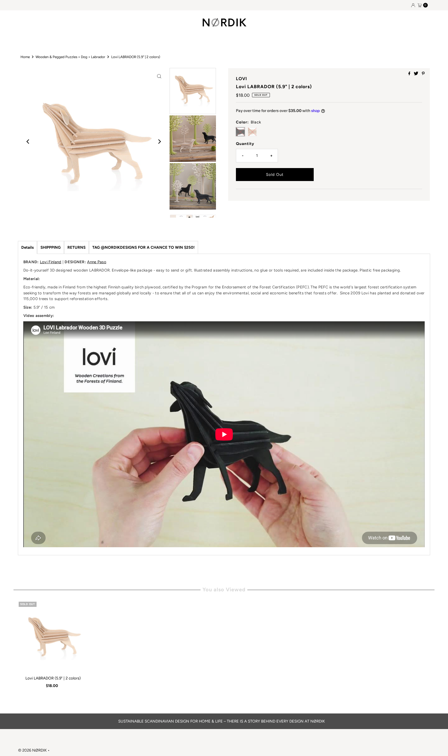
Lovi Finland (50, 262)
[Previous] (28, 141)
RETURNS (76, 247)
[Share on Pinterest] (423, 73)
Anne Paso (96, 262)
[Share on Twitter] (416, 73)
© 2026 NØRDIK (32, 750)
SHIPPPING (50, 247)
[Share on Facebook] (409, 73)
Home (25, 57)
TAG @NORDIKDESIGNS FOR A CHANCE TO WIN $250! (143, 247)
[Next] (159, 141)
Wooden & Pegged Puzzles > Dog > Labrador (70, 57)
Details (27, 247)
